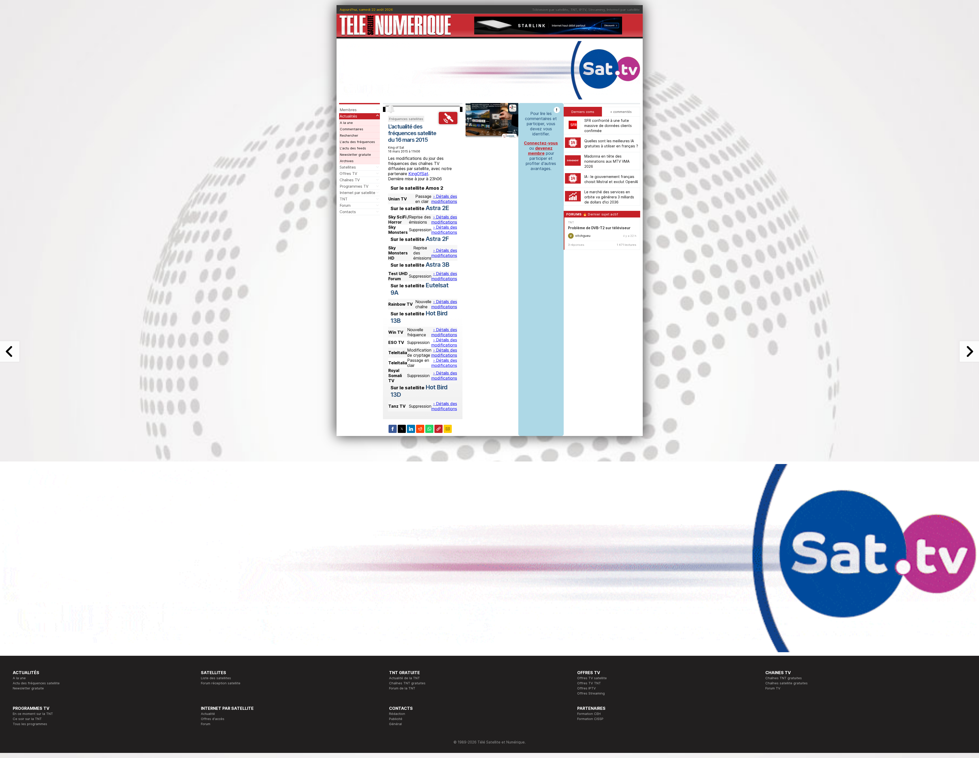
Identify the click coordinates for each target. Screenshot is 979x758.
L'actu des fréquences (357, 142)
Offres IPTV (586, 688)
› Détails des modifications (444, 199)
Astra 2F (437, 238)
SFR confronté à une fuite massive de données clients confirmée (608, 125)
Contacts (348, 211)
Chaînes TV (350, 179)
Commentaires (351, 129)
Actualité (208, 714)
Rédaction (397, 714)
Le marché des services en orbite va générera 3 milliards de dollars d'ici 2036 (609, 196)
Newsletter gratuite (355, 154)
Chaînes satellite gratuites (786, 683)
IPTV (582, 9)
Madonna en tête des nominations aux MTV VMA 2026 (606, 161)
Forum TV (772, 688)
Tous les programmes (30, 724)
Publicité (395, 719)
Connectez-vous (541, 143)
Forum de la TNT (402, 688)
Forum (345, 205)
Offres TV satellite (592, 678)
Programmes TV (354, 186)
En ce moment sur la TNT (33, 714)
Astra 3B (437, 264)
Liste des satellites (216, 678)
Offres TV (348, 173)
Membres (348, 109)
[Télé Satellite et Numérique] (395, 25)
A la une (346, 123)
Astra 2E (437, 208)
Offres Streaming (591, 693)
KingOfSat (418, 173)
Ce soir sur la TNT (27, 719)
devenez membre (540, 151)
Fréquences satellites (406, 119)
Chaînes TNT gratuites (407, 683)
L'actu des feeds (353, 148)
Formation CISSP (590, 719)
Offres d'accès (212, 719)
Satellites (348, 167)
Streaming (596, 9)
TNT (573, 9)
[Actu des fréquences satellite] (448, 122)
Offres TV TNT (589, 683)
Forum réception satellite (220, 683)
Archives (347, 161)
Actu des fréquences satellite (36, 683)
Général (395, 724)
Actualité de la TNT (404, 678)
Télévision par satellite (550, 9)
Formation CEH (589, 714)
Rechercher (349, 135)
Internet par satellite (623, 9)
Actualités (348, 116)
